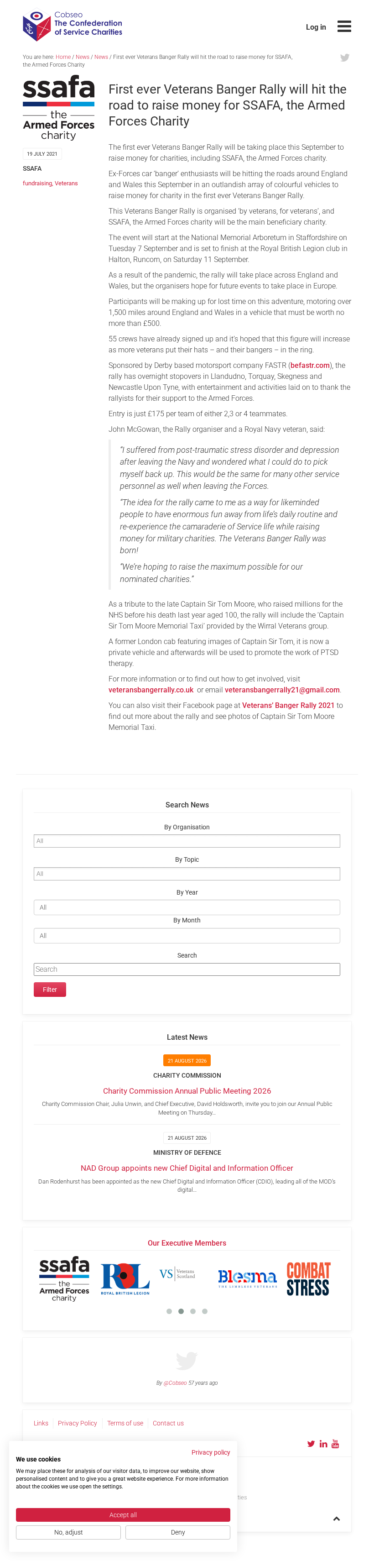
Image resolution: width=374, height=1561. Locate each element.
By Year (187, 892)
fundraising (37, 183)
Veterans (66, 183)
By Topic (187, 860)
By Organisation (187, 827)
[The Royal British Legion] (125, 1279)
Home (63, 57)
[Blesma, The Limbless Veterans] (247, 1279)
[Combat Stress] (309, 1279)
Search (187, 955)
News (82, 57)
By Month (187, 920)
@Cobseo (175, 1383)
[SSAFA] (64, 1279)
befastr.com (310, 365)
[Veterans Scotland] (186, 1279)
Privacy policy (211, 1452)
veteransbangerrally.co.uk (151, 690)
